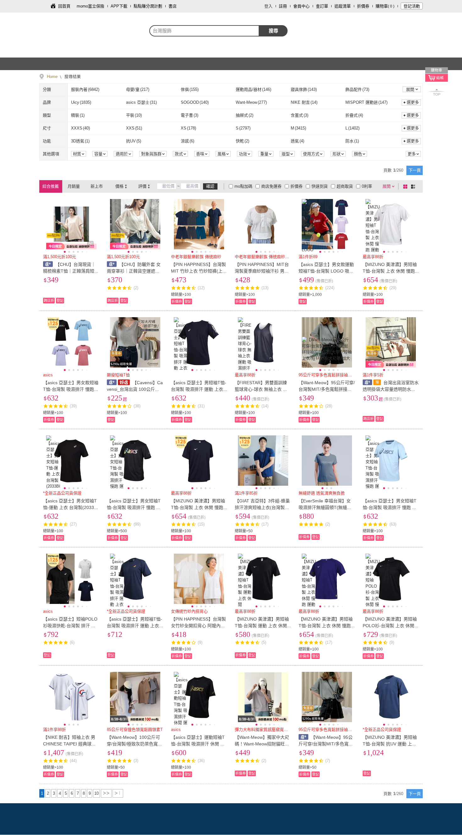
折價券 (363, 6)
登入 (268, 6)
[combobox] (204, 30)
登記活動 (412, 6)
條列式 (414, 186)
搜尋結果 (72, 76)
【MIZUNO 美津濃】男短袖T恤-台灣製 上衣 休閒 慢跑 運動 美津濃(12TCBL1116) (326, 626)
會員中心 (301, 6)
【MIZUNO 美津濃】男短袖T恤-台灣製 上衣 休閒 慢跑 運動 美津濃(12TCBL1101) (390, 271)
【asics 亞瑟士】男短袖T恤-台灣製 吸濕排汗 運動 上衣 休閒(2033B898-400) (134, 626)
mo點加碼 (243, 186)
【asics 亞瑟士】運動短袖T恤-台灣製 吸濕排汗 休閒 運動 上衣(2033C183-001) (198, 744)
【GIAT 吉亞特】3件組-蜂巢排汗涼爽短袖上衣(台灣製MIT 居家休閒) (262, 507)
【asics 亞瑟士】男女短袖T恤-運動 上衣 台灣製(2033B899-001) (71, 507)
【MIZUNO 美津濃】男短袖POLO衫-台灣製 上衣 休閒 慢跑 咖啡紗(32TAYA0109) (390, 626)
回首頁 (64, 6)
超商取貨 (345, 186)
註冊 (283, 6)
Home (52, 76)
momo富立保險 (90, 6)
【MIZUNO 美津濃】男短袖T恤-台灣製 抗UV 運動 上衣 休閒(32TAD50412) (390, 744)
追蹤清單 (342, 6)
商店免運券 (271, 186)
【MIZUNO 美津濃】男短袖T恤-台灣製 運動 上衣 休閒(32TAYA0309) (263, 626)
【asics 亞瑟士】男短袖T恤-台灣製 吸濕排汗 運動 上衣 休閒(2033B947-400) (198, 389)
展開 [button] (410, 89)
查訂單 (322, 6)
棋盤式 (406, 186)
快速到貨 (319, 186)
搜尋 (273, 30)
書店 (172, 6)
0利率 (367, 186)
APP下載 (119, 6)
